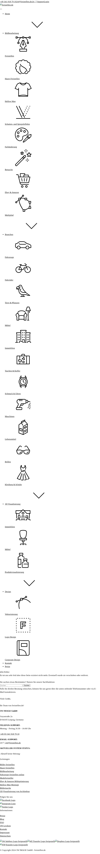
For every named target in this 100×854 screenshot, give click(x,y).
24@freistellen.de (24, 1)
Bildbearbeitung (7, 771)
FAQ (2, 822)
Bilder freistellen (7, 764)
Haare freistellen (7, 768)
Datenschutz (5, 836)
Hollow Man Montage (9, 785)
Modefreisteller (6, 778)
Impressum (5, 832)
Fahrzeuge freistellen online (12, 774)
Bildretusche (5, 788)
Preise (2, 816)
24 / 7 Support (38, 1)
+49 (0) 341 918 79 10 (9, 734)
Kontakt (3, 829)
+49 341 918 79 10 (8, 1)
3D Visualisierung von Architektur (15, 791)
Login (46, 1)
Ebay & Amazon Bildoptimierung (14, 781)
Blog (2, 819)
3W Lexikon (5, 826)
